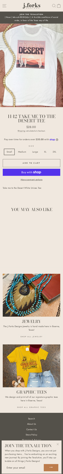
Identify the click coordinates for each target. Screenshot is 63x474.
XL (45, 151)
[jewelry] (31, 295)
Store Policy (31, 434)
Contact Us (31, 429)
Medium (22, 151)
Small (9, 151)
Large (35, 151)
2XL (54, 151)
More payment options (31, 179)
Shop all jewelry (32, 336)
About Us (31, 424)
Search (31, 418)
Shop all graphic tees (31, 407)
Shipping (21, 131)
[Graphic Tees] (31, 365)
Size (31, 146)
